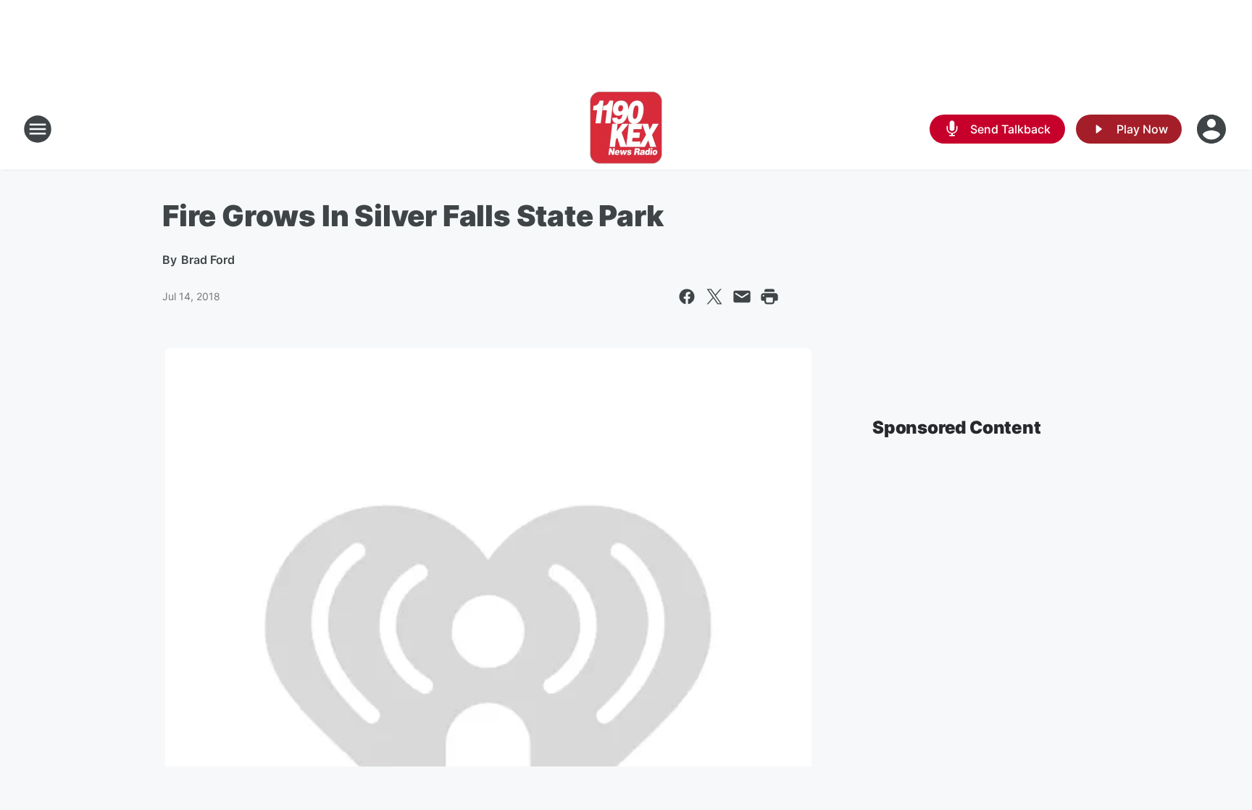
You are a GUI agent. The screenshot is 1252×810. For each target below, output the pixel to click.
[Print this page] (769, 296)
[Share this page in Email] (742, 296)
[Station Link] (626, 129)
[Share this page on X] (714, 296)
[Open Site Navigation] (37, 129)
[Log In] (1213, 129)
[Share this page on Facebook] (687, 296)
